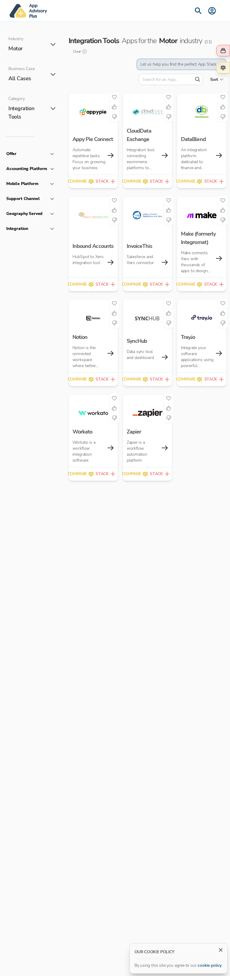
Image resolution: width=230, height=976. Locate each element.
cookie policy (210, 965)
